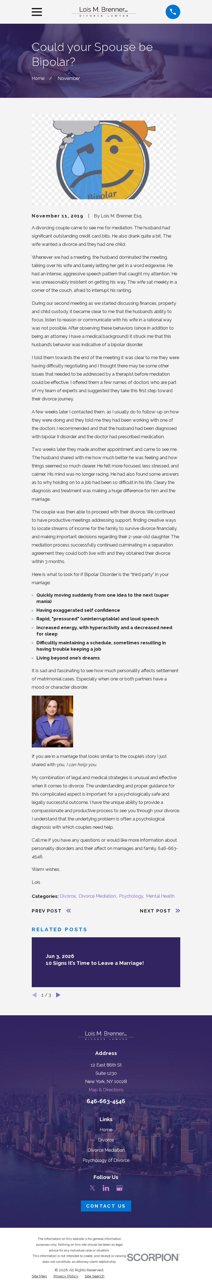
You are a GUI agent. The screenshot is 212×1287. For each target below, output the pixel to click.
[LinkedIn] (106, 1188)
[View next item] (58, 994)
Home (106, 1129)
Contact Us (106, 1206)
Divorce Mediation (97, 896)
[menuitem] (39, 1276)
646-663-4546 (106, 1101)
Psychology (131, 896)
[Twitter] (92, 1188)
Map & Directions (106, 1089)
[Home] (103, 12)
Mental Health (160, 896)
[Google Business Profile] (119, 1188)
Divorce (68, 896)
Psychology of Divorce (106, 1160)
